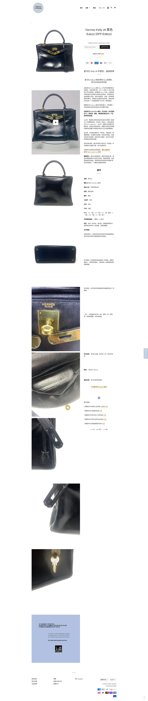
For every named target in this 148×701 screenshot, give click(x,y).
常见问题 (34, 681)
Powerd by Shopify (111, 686)
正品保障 (34, 684)
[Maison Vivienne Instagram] (99, 398)
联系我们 (34, 679)
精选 (94, 8)
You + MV (102, 8)
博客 (54, 679)
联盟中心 (56, 684)
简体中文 (103, 680)
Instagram (80, 679)
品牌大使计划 (57, 681)
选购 (87, 8)
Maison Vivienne (111, 684)
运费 (102, 54)
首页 (81, 8)
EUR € (112, 680)
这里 (102, 406)
